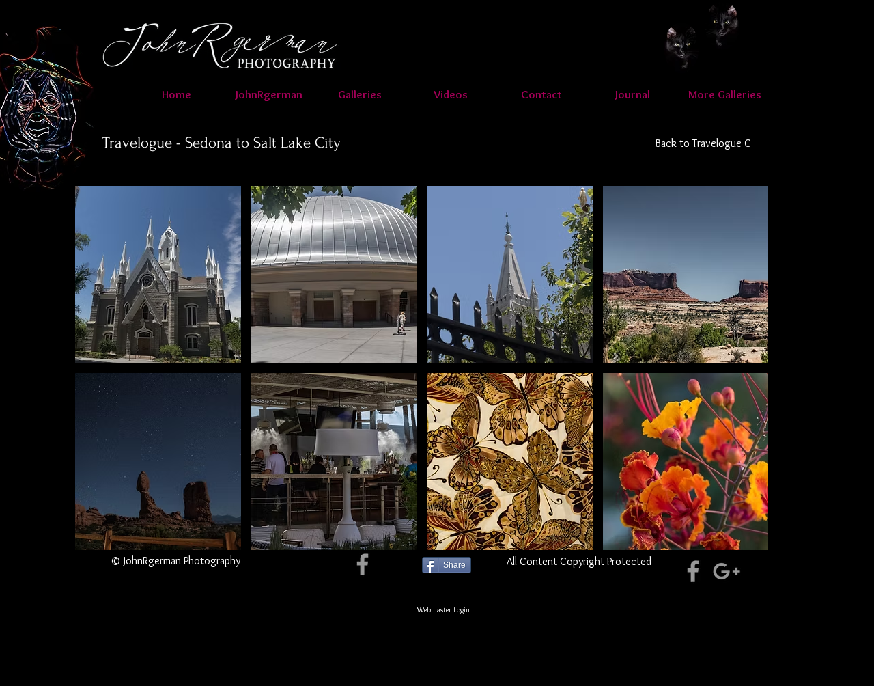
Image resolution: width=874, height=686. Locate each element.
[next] (739, 379)
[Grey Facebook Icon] (362, 564)
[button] (450, 94)
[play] (740, 539)
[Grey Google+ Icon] (726, 571)
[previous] (104, 379)
